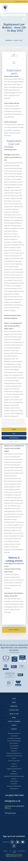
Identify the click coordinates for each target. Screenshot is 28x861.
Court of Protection (14, 745)
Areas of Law (14, 713)
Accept (14, 429)
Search (17, 8)
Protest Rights (14, 783)
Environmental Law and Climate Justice (14, 755)
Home (14, 698)
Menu (24, 8)
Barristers (14, 706)
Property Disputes (14, 781)
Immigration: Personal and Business (14, 768)
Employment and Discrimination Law (14, 753)
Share (14, 63)
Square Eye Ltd (19, 856)
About (14, 702)
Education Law (14, 750)
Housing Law (14, 763)
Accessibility (5, 850)
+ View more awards (14, 652)
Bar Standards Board (17, 854)
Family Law (14, 758)
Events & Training (14, 721)
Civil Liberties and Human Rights (14, 738)
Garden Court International (14, 760)
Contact (14, 729)
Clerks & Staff (14, 710)
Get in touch (14, 629)
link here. (19, 217)
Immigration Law (14, 766)
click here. (7, 552)
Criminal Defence (14, 748)
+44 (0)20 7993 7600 (20, 8)
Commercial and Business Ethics (14, 740)
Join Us (14, 725)
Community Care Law (14, 743)
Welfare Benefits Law (14, 788)
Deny (14, 433)
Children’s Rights (14, 735)
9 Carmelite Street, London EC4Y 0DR (14, 807)
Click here (11, 95)
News (14, 717)
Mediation (14, 771)
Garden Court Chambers (5, 8)
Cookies (10, 441)
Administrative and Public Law (14, 733)
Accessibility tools (21, 1)
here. (9, 612)
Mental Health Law (14, 773)
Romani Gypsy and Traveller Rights (14, 786)
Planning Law (14, 778)
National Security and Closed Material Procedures (14, 776)
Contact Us (14, 55)
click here (13, 310)
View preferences (14, 437)
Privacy (16, 441)
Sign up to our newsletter (14, 836)
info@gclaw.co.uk (12, 801)
